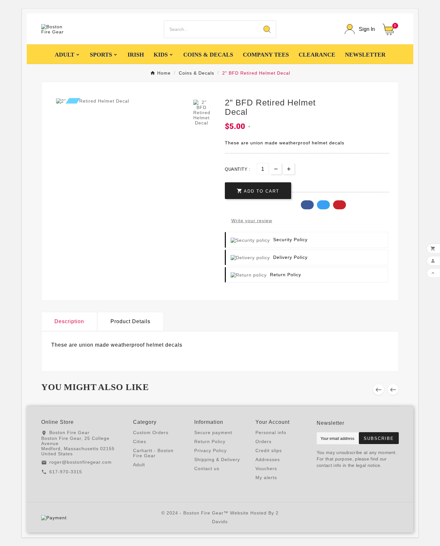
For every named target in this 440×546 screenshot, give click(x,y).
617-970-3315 (65, 471)
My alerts (266, 477)
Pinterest (339, 204)
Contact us (206, 468)
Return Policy (209, 441)
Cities (139, 441)
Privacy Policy (210, 450)
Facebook (307, 204)
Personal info (270, 432)
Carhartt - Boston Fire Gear (153, 453)
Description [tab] (69, 321)
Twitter (323, 204)
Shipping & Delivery (217, 459)
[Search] (267, 29)
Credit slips (268, 450)
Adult (139, 464)
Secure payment (213, 432)
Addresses (267, 459)
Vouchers (266, 468)
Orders (263, 441)
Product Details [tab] (130, 321)
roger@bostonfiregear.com (80, 462)
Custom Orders (150, 432)
